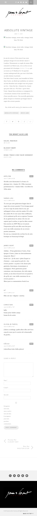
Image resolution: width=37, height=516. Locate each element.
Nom (5, 380)
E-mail (6, 388)
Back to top (27, 513)
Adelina (7, 176)
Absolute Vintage (11, 113)
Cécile (6, 344)
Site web (6, 395)
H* (5, 290)
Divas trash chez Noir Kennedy (18, 155)
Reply (31, 176)
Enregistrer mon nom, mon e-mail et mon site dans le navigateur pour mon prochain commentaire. (7, 415)
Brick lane (25, 113)
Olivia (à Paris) (11, 324)
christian (8, 305)
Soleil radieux (10, 141)
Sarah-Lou (8, 198)
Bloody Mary (10, 148)
